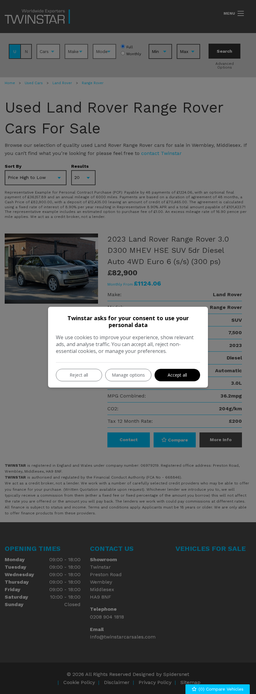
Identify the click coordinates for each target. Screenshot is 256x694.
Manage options (128, 375)
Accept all (177, 375)
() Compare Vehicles (220, 689)
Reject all (79, 375)
